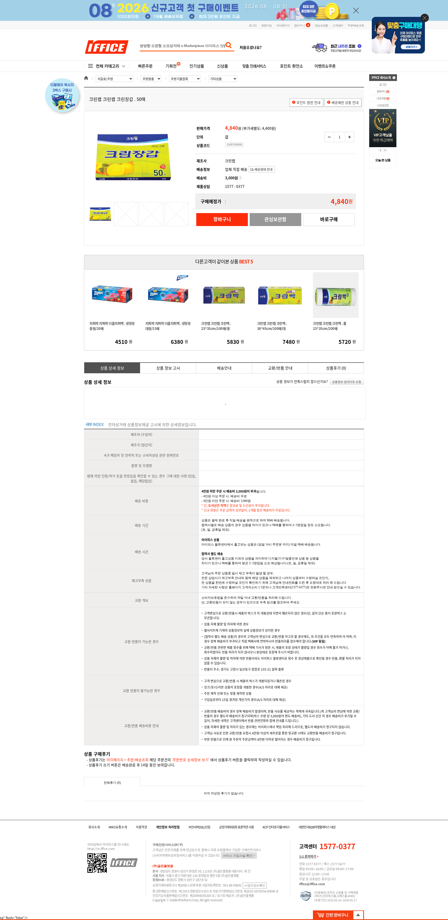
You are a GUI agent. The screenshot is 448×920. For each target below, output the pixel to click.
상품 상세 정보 (112, 368)
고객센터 (337, 25)
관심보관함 (321, 25)
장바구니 (301, 25)
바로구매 (329, 219)
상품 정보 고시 (168, 368)
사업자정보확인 (254, 885)
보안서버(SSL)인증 (199, 827)
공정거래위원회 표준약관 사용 (236, 827)
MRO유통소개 (118, 827)
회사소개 (94, 827)
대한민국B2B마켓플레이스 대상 (317, 827)
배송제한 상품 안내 (345, 102)
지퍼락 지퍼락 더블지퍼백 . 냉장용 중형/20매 (112, 326)
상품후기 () (336, 368)
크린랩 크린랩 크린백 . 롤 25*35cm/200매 (329, 326)
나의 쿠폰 (382, 98)
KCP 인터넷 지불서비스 (276, 827)
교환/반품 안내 (280, 368)
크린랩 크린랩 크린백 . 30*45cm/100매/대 (272, 326)
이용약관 (141, 827)
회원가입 (266, 25)
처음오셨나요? (251, 47)
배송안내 (224, 368)
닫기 (425, 18)
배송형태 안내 (263, 169)
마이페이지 (283, 25)
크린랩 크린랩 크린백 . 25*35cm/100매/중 (216, 326)
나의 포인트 (383, 105)
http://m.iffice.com (101, 848)
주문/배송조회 (355, 25)
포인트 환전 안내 (308, 102)
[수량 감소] (329, 137)
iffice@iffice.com (312, 884)
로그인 (253, 25)
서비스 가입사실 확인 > (239, 855)
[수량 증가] (349, 137)
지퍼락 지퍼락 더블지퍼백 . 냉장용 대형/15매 (168, 326)
